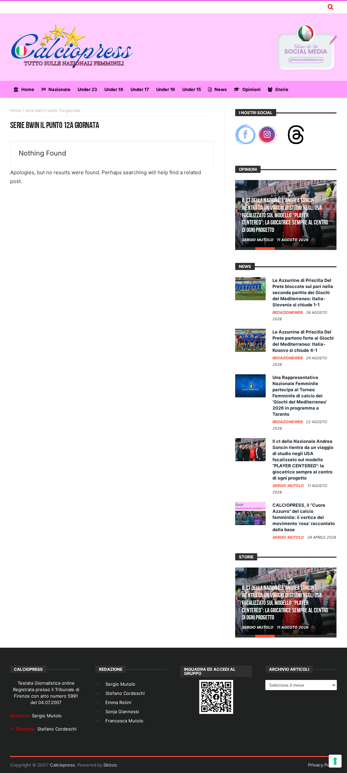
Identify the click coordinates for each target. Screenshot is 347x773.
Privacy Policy (322, 765)
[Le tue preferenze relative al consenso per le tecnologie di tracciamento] (335, 761)
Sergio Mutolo (258, 239)
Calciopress (62, 765)
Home (15, 110)
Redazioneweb (288, 312)
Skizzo (110, 765)
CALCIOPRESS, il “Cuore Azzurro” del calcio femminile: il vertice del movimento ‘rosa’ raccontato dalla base (303, 517)
